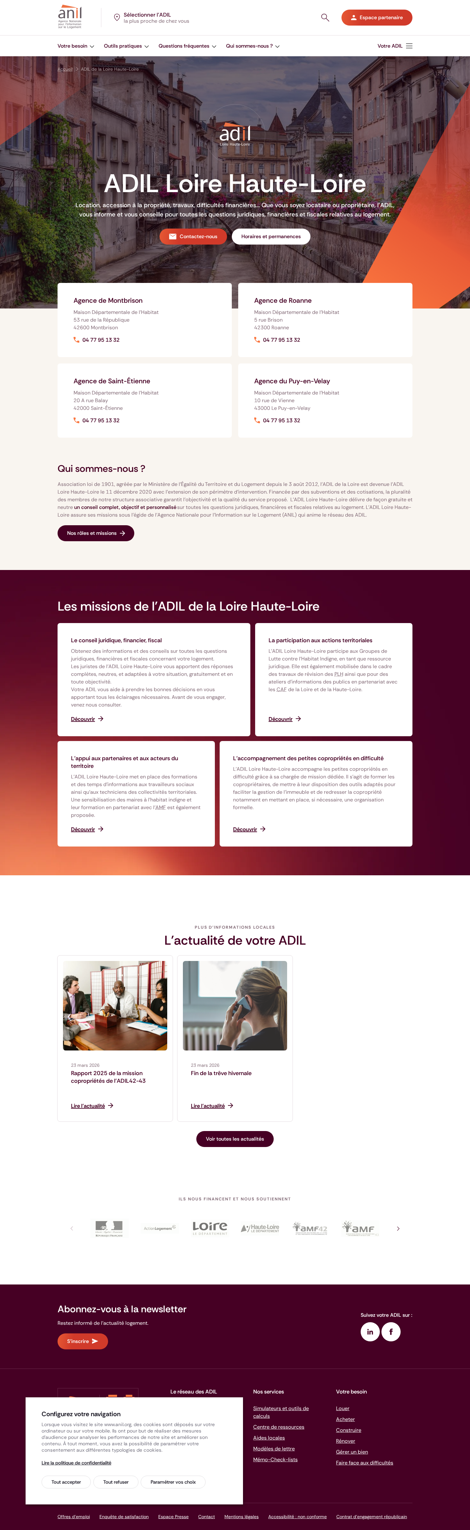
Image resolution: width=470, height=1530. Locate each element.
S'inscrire (78, 1341)
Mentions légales (241, 1516)
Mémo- (275, 1459)
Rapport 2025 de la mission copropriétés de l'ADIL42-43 (108, 1077)
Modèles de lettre (274, 1448)
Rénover (345, 1441)
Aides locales (269, 1437)
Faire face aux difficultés (364, 1462)
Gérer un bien (352, 1451)
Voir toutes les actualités (235, 1139)
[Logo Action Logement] (160, 1229)
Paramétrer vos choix (173, 1482)
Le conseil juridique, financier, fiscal (116, 640)
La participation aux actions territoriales (320, 640)
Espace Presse (173, 1516)
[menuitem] (76, 45)
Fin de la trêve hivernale (221, 1073)
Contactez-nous (198, 236)
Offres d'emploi (74, 1516)
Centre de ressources (278, 1427)
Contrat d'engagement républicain (371, 1516)
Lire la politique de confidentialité (76, 1463)
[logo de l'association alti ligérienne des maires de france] (360, 1229)
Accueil (65, 69)
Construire (348, 1430)
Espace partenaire (381, 17)
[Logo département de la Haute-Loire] (260, 1229)
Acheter (345, 1419)
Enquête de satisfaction (124, 1516)
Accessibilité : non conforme (297, 1516)
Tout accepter (66, 1482)
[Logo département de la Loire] (210, 1229)
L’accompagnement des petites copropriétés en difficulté (308, 758)
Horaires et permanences (271, 236)
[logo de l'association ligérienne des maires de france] (310, 1229)
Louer (342, 1408)
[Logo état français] (110, 1229)
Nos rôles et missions (92, 533)
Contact (206, 1516)
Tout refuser (116, 1482)
